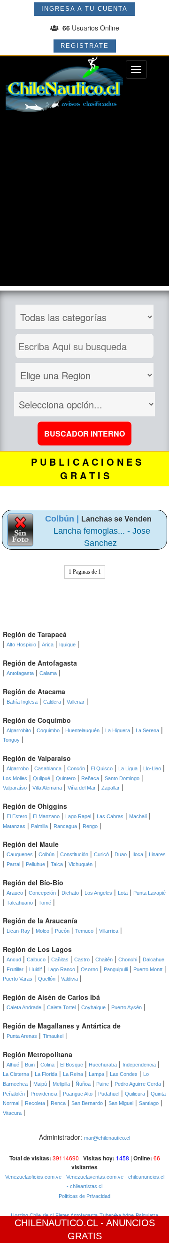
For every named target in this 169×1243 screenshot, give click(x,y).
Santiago (149, 1103)
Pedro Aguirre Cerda (138, 1084)
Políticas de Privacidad (84, 1196)
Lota (123, 893)
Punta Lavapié (149, 893)
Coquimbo (48, 730)
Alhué (13, 1064)
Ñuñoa (83, 1084)
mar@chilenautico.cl (107, 1138)
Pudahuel (108, 1094)
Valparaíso (15, 787)
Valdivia (69, 979)
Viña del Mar (82, 787)
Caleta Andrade (24, 1007)
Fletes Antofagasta (76, 1215)
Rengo (90, 826)
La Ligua (128, 768)
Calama (48, 673)
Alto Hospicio (21, 644)
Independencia (139, 1064)
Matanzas (14, 826)
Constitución (74, 854)
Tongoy (11, 740)
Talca (57, 864)
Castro (82, 959)
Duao (121, 854)
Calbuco (36, 959)
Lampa (96, 1074)
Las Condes (124, 1074)
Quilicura (135, 1094)
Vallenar (75, 702)
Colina (47, 1064)
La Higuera (117, 730)
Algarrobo (18, 768)
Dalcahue (153, 959)
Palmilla (39, 826)
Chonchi (127, 959)
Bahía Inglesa (22, 702)
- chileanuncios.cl (143, 1177)
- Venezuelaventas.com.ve (92, 1177)
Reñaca (90, 778)
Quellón (46, 979)
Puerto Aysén (126, 1007)
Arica (48, 644)
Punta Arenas (22, 1036)
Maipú (40, 1084)
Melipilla (61, 1084)
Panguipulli (116, 969)
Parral (13, 864)
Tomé (44, 902)
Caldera (52, 702)
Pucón (62, 931)
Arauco (15, 893)
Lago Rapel (78, 816)
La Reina (73, 1074)
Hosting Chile (26, 1215)
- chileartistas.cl (84, 1186)
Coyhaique (93, 1007)
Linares (157, 854)
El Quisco (102, 768)
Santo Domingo (122, 778)
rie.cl (48, 1215)
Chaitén (104, 959)
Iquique (67, 644)
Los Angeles (98, 893)
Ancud (14, 959)
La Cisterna (16, 1074)
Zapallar (110, 787)
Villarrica (108, 931)
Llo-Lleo (152, 768)
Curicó (101, 854)
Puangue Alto (77, 1094)
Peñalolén (14, 1094)
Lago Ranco (61, 969)
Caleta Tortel (61, 1007)
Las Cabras (110, 816)
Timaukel (53, 1036)
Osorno (89, 969)
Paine (102, 1084)
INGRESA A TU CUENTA (84, 8)
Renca (58, 1103)
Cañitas (60, 959)
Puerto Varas (17, 979)
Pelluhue (35, 864)
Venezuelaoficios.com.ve (33, 1177)
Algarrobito (19, 730)
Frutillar (15, 969)
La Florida (46, 1074)
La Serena (147, 730)
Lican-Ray (18, 931)
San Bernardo (87, 1103)
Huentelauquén (82, 730)
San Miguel (120, 1103)
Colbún (46, 854)
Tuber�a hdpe (117, 1215)
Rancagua (65, 826)
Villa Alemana (47, 787)
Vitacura (12, 1113)
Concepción (42, 893)
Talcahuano (20, 902)
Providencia (44, 1094)
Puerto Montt (147, 969)
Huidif (35, 969)
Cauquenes (20, 854)
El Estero (17, 816)
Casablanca (47, 768)
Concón (76, 768)
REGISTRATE (85, 45)
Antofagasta (20, 673)
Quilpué (41, 778)
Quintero (66, 778)
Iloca (137, 854)
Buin (30, 1064)
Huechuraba (103, 1064)
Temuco (84, 931)
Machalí (138, 816)
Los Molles (15, 778)
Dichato (70, 893)
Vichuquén (80, 864)
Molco (42, 931)
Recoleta (35, 1103)
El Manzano (46, 816)
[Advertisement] (84, 201)
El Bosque (71, 1064)
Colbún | (63, 518)
